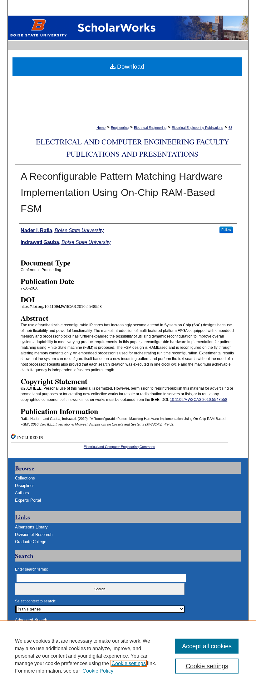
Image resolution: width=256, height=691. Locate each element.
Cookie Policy (97, 671)
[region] (128, 655)
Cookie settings (128, 663)
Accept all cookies (207, 646)
